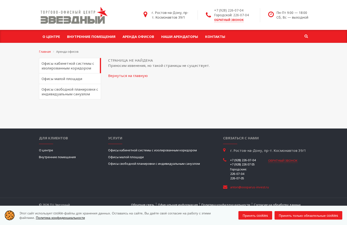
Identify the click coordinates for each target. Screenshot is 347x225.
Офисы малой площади (62, 78)
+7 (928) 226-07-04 (228, 10)
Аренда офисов (138, 36)
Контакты (215, 36)
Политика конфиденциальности (225, 205)
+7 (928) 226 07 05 (242, 164)
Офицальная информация (178, 205)
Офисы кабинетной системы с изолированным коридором (68, 65)
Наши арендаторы (179, 36)
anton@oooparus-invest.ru (249, 187)
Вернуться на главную (128, 75)
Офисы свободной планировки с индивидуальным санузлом (70, 91)
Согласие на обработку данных (277, 205)
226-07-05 (237, 178)
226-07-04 (241, 15)
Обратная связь (142, 205)
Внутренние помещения (91, 36)
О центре (51, 36)
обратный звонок (229, 20)
